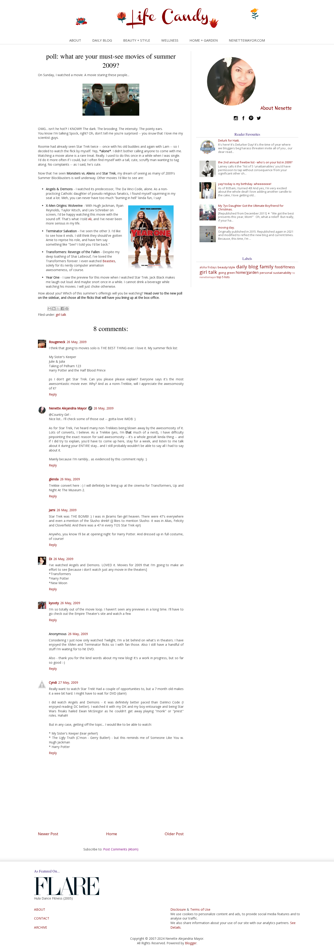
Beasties (108, 261)
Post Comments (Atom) (120, 849)
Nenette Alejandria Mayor (68, 408)
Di (50, 559)
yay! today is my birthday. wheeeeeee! (244, 184)
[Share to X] (58, 308)
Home (111, 833)
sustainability (282, 273)
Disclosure (178, 909)
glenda (54, 479)
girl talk (61, 314)
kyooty (54, 603)
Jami (52, 510)
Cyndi (53, 682)
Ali (90, 219)
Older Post (174, 833)
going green (226, 273)
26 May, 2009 (77, 342)
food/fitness (285, 266)
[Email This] (49, 308)
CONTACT (41, 918)
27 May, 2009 (68, 682)
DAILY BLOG (102, 40)
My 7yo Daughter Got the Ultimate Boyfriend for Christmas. (251, 207)
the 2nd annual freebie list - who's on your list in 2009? (255, 162)
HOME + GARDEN (203, 40)
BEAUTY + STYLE (136, 40)
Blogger (191, 943)
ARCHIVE (40, 927)
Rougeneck (57, 342)
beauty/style (226, 267)
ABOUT (75, 40)
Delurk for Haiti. (228, 140)
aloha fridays (208, 267)
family (266, 266)
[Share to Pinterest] (67, 308)
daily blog (247, 266)
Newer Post (48, 833)
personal (266, 273)
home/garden (247, 272)
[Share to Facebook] (62, 308)
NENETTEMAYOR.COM (247, 40)
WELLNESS (169, 40)
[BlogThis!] (54, 308)
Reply (53, 394)
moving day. (226, 227)
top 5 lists (223, 277)
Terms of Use (200, 909)
